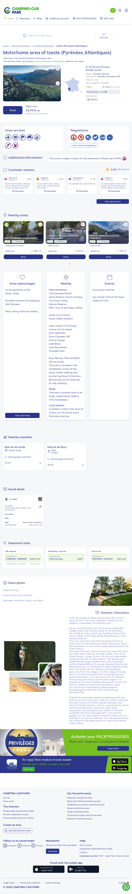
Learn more (113, 748)
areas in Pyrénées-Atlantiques (49, 61)
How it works (86, 845)
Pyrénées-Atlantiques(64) (109, 76)
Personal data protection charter (18, 818)
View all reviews (113, 201)
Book (13, 110)
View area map (22, 415)
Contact (83, 852)
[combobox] (66, 35)
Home (6, 46)
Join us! (6, 797)
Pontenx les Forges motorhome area (84, 815)
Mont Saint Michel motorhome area (84, 801)
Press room (8, 801)
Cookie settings (52, 882)
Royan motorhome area (78, 808)
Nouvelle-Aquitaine (21, 46)
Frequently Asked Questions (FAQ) (96, 848)
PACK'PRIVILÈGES (86, 18)
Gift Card (108, 18)
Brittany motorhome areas (79, 818)
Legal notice (9, 882)
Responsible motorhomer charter (18, 811)
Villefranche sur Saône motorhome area (85, 804)
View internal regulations (84, 145)
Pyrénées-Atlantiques (43, 46)
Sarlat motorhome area (78, 811)
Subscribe (52, 851)
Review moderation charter (16, 814)
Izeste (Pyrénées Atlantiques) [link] (71, 46)
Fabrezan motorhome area (79, 797)
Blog (39, 18)
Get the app (28, 769)
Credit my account (59, 18)
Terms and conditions (30, 882)
